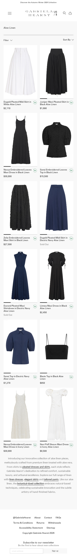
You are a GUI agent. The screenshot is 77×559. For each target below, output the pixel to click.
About (37, 517)
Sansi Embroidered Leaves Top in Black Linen (53, 171)
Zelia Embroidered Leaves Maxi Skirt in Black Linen (17, 239)
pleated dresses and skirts (36, 467)
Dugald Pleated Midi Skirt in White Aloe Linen (17, 103)
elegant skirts (31, 479)
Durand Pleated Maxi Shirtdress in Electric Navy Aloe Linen (17, 308)
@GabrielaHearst (22, 517)
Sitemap (51, 528)
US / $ (55, 13)
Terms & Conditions (23, 523)
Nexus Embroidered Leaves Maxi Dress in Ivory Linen (18, 445)
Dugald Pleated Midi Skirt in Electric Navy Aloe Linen (54, 239)
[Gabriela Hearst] (39, 13)
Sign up (55, 551)
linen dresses (16, 479)
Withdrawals (54, 523)
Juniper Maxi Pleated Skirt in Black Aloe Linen (54, 103)
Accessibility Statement (31, 528)
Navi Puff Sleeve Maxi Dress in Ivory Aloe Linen (54, 445)
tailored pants (51, 479)
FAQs (58, 517)
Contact (48, 517)
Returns (40, 523)
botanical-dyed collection (30, 483)
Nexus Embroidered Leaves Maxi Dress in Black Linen (18, 171)
